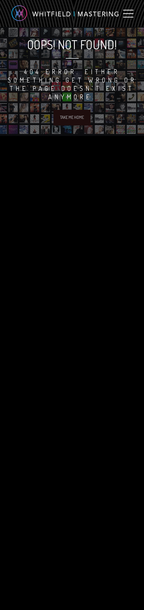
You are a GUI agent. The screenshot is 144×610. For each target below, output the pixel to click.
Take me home (72, 117)
